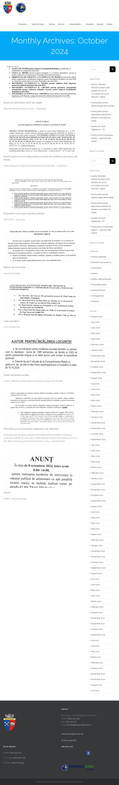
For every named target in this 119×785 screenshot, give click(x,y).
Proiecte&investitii (98, 285)
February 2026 (97, 344)
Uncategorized (97, 296)
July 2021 (95, 640)
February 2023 (97, 540)
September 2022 (98, 568)
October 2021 (97, 629)
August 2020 (96, 685)
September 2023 (98, 501)
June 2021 (95, 646)
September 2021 (98, 635)
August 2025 (96, 378)
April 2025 (95, 400)
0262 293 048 (74, 718)
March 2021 (96, 657)
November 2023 (98, 490)
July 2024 (95, 445)
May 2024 (95, 456)
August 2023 (96, 506)
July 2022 (95, 579)
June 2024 (95, 451)
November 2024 (98, 428)
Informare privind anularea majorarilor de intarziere (31, 428)
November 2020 (98, 679)
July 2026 (95, 322)
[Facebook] (88, 753)
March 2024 (96, 467)
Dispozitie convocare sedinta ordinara (24, 213)
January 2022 (96, 612)
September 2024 (98, 439)
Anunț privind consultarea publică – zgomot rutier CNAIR (102, 138)
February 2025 (97, 411)
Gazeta (94, 273)
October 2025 (97, 367)
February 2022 (97, 607)
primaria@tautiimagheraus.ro (79, 725)
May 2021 (95, 651)
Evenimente (96, 268)
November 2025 (98, 361)
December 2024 (98, 423)
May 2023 (95, 523)
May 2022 (95, 590)
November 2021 (98, 624)
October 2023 (97, 495)
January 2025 (96, 417)
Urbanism (95, 301)
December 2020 (98, 674)
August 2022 (96, 573)
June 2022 (95, 584)
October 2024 (97, 434)
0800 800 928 (19, 758)
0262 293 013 (15, 753)
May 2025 (95, 395)
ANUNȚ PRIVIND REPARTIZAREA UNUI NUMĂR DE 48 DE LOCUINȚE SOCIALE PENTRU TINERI (100, 90)
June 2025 (95, 389)
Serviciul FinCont (98, 290)
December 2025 (98, 356)
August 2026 (96, 317)
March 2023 (96, 534)
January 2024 (97, 478)
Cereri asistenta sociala (16, 375)
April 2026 (95, 339)
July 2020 (95, 690)
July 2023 (95, 512)
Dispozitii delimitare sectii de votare (22, 102)
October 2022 (97, 562)
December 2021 (98, 618)
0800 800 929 (18, 763)
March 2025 (96, 406)
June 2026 (95, 328)
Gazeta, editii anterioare (101, 279)
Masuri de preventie (14, 267)
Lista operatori (11, 321)
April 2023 (95, 529)
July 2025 (95, 384)
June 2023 (95, 517)
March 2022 (96, 601)
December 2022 (98, 551)
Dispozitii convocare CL (101, 262)
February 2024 (97, 473)
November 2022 (98, 557)
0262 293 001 (71, 722)
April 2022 (95, 596)
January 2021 (96, 668)
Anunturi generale (98, 257)
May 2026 (95, 333)
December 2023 (98, 484)
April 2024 (95, 462)
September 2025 (98, 372)
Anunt (6, 492)
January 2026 (97, 350)
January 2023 (96, 545)
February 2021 (97, 663)
